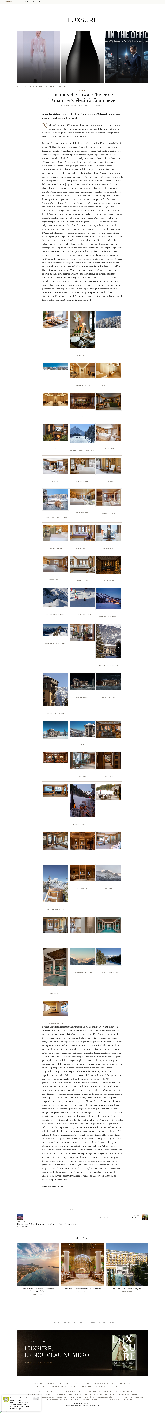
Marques (74, 1400)
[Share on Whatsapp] (93, 1210)
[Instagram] (81, 27)
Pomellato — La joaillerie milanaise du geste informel (109, 1389)
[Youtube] (87, 27)
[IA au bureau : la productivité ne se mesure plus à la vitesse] (126, 57)
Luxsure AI (115, 7)
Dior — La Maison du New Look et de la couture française (108, 1384)
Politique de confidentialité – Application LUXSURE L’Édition (93, 1397)
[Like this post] (81, 1210)
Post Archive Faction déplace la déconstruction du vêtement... (43, 2)
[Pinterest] (84, 27)
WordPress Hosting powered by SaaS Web (82, 1405)
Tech (97, 7)
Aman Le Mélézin (50, 1197)
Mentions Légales (69, 1381)
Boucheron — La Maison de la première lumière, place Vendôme (58, 1384)
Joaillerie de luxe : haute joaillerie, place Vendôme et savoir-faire (111, 1394)
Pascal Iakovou (72, 79)
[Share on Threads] (95, 1210)
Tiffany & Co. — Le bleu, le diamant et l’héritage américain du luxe (58, 1392)
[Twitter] (77, 27)
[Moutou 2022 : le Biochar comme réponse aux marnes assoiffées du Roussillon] (82, 57)
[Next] (19, 2)
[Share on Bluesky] (97, 1210)
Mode (20, 7)
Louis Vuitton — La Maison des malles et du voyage (57, 1386)
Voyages (89, 7)
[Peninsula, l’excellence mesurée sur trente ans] (82, 1264)
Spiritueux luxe (137, 1397)
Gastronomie (79, 7)
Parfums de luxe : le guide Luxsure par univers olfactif (110, 1392)
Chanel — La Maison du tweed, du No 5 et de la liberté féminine (59, 1389)
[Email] (90, 27)
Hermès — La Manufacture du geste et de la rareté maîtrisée (104, 1386)
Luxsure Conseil (86, 1381)
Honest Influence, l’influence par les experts (114, 1381)
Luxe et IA (104, 7)
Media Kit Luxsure (39, 1381)
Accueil (20, 86)
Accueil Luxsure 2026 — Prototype (54, 1400)
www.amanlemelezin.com (53, 1187)
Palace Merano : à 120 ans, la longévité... (127, 1289)
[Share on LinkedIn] (90, 1210)
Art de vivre (66, 7)
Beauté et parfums (52, 7)
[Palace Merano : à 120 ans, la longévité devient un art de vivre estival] (127, 1264)
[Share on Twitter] (86, 1210)
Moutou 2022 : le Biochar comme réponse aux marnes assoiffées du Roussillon (81, 72)
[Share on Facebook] (84, 1210)
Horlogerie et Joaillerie (34, 7)
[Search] (147, 7)
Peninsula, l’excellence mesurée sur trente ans (82, 1289)
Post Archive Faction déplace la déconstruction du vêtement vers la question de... (38, 72)
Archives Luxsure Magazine (93, 1400)
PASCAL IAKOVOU (28, 79)
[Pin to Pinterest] (88, 1210)
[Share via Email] (99, 1210)
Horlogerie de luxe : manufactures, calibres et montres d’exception (54, 1394)
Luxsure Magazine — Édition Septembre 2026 (124, 1400)
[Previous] (16, 2)
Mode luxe (123, 1397)
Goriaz (123, 7)
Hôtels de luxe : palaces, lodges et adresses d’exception (44, 1397)
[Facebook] (74, 27)
